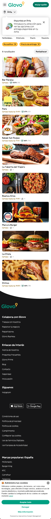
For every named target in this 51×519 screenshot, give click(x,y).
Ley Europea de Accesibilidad (15, 445)
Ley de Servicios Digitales (13, 440)
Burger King (7, 466)
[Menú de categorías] (4, 4)
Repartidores (8, 331)
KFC (4, 470)
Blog (4, 364)
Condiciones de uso (10, 416)
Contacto (6, 369)
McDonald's (7, 462)
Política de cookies (10, 426)
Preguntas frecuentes (11, 355)
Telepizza (6, 479)
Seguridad (6, 374)
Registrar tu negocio (11, 327)
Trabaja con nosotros (11, 322)
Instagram (6, 392)
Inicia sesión (7, 379)
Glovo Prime (7, 359)
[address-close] (43, 22)
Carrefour (6, 475)
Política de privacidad (11, 421)
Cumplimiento (8, 431)
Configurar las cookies (11, 435)
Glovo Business (8, 336)
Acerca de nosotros (10, 350)
